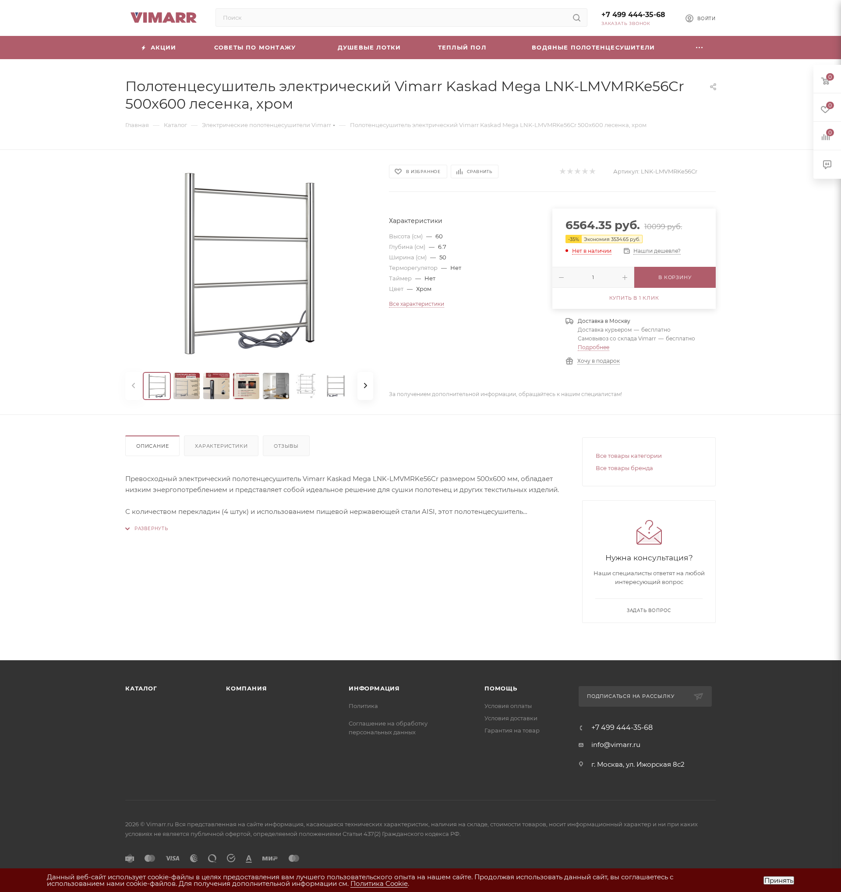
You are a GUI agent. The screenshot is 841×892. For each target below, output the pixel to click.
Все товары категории (629, 455)
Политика (363, 705)
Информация (374, 688)
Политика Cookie (379, 883)
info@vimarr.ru (615, 744)
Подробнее (593, 347)
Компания (246, 688)
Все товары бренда (624, 467)
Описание (152, 446)
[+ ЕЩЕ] (699, 47)
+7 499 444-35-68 (633, 15)
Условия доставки (510, 718)
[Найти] (576, 17)
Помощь (500, 688)
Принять (778, 880)
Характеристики (221, 446)
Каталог (141, 688)
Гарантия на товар (512, 730)
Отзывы (286, 446)
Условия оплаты (508, 705)
